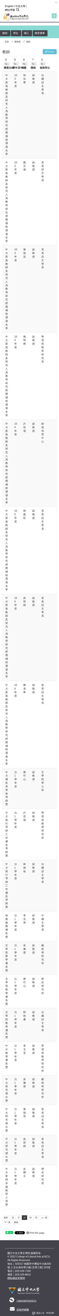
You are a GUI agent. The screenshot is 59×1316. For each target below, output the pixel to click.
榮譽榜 (17, 42)
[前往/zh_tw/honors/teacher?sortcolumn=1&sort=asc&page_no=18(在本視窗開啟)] (6, 59)
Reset (51, 51)
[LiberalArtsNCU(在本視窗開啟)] (11, 1301)
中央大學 (20, 6)
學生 (15, 33)
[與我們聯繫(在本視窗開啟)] (12, 1309)
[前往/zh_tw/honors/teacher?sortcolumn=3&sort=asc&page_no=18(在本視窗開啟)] (24, 59)
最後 (16, 1222)
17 (18, 1217)
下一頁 (7, 1222)
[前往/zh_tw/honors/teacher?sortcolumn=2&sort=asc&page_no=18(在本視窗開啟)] (15, 59)
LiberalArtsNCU (26, 1300)
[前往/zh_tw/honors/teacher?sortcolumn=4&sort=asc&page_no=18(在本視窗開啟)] (33, 59)
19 (30, 1217)
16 (13, 1217)
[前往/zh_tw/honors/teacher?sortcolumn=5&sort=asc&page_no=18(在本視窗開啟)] (42, 59)
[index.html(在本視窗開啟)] (23, 1292)
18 (24, 1217)
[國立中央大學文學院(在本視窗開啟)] (15, 16)
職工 (26, 33)
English (9, 6)
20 (36, 1217)
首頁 (7, 42)
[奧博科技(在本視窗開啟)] (34, 1313)
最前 (6, 1217)
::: (3, 6)
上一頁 (44, 1217)
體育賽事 (40, 33)
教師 (4, 33)
